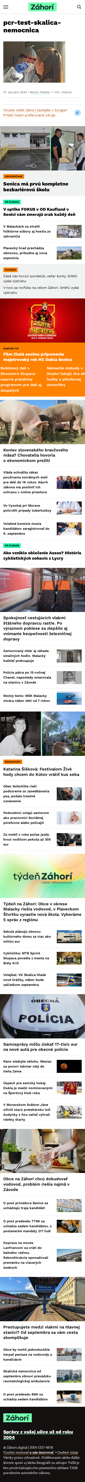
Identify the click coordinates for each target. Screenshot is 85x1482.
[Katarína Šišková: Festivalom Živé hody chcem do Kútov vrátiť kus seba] (42, 734)
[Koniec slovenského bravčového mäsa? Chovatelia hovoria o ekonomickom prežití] (42, 422)
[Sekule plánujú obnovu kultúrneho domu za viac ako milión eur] (69, 936)
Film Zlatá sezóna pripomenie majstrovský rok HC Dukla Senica (37, 357)
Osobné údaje (67, 1452)
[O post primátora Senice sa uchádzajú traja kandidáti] (69, 1205)
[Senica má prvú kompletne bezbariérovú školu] (42, 148)
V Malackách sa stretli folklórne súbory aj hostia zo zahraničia (27, 231)
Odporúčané (13, 176)
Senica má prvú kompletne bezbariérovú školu (35, 187)
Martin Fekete (40, 92)
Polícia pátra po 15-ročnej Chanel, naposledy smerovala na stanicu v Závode (27, 677)
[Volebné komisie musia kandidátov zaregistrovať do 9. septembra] (69, 528)
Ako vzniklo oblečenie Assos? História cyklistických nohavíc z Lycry (42, 555)
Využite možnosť (28, 1452)
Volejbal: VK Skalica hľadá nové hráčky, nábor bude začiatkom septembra (24, 980)
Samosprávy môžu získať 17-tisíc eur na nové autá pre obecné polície (40, 1047)
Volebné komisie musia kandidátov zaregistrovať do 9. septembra (26, 528)
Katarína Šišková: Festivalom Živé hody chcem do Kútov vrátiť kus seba (41, 772)
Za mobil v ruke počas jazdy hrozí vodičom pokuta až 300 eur (27, 839)
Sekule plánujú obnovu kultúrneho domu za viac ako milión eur (27, 936)
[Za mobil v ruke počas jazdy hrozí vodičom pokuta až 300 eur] (69, 839)
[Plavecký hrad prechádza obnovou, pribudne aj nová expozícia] (69, 253)
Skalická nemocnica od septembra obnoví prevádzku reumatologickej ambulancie (27, 1376)
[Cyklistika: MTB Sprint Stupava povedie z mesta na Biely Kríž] (69, 958)
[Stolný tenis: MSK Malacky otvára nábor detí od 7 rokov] (69, 698)
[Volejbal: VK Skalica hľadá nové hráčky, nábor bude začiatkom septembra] (69, 980)
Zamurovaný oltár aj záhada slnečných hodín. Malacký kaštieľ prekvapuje (26, 656)
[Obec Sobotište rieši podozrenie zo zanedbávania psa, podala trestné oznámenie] (69, 793)
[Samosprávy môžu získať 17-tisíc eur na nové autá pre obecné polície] (42, 1016)
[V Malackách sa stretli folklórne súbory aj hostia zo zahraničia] (69, 231)
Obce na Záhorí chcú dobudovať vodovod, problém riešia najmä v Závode (36, 1184)
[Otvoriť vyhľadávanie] (79, 7)
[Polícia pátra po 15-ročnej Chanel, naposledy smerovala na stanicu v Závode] (69, 677)
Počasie (10, 269)
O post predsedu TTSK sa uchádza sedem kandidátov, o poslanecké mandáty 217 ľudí (27, 1226)
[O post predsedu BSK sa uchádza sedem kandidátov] (69, 1396)
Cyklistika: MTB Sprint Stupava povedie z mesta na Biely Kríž (26, 958)
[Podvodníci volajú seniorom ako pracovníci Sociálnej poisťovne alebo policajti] (69, 817)
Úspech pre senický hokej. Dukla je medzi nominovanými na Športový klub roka (28, 1088)
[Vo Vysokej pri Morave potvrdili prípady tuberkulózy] (69, 507)
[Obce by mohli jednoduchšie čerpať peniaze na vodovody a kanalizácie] (69, 1354)
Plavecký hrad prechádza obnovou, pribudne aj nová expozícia (25, 253)
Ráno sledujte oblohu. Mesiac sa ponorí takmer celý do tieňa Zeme (27, 1066)
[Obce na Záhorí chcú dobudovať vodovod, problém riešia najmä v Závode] (42, 1151)
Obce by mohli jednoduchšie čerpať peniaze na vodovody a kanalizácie (27, 1354)
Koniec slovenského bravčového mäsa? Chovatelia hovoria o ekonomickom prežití (35, 455)
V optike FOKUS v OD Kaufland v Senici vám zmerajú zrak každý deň (39, 212)
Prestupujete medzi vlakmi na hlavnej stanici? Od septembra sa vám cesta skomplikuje (41, 1332)
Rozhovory (13, 761)
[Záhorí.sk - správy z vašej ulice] (42, 6)
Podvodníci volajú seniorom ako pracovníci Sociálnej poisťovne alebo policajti (26, 818)
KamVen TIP (11, 348)
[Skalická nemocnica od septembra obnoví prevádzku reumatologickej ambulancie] (69, 1376)
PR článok (12, 202)
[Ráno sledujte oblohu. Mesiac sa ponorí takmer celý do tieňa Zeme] (69, 1066)
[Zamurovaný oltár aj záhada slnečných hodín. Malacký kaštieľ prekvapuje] (69, 655)
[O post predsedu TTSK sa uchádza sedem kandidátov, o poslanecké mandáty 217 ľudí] (69, 1226)
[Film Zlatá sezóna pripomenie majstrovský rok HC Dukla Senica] (42, 320)
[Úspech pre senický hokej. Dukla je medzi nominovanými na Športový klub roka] (69, 1088)
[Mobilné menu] (5, 7)
